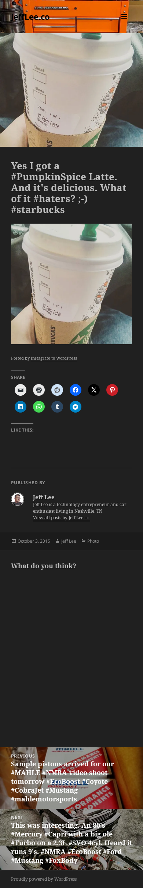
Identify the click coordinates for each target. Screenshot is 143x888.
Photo (93, 541)
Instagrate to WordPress (54, 358)
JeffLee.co (30, 16)
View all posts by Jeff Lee (58, 518)
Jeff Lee (68, 541)
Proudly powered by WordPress (44, 879)
